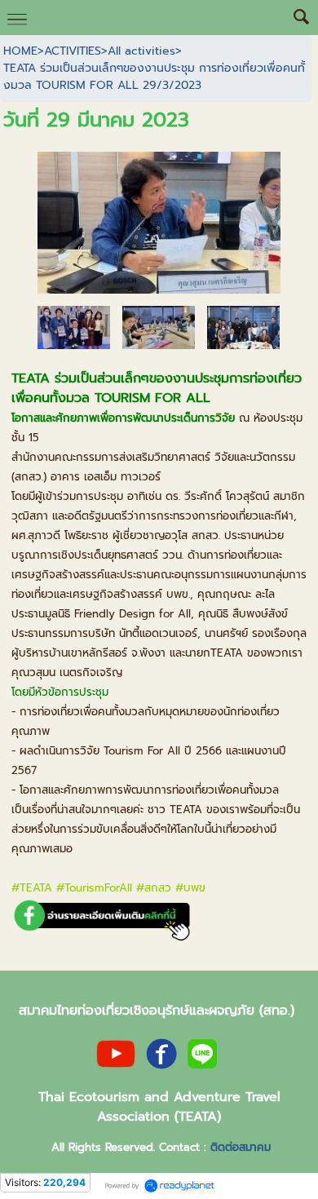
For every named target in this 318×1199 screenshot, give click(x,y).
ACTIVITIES (72, 51)
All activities (141, 51)
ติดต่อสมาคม (240, 1147)
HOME (20, 51)
